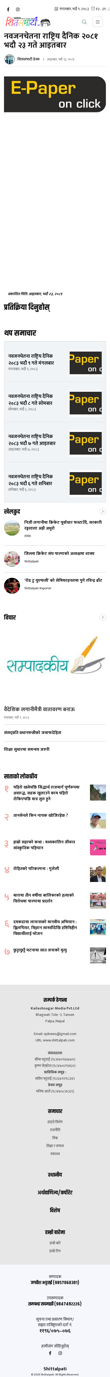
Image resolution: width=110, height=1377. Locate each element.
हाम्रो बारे (55, 1243)
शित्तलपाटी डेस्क (28, 59)
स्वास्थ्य (55, 1154)
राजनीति (55, 1130)
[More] (103, 511)
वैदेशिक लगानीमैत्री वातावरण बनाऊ (39, 709)
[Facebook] (8, 10)
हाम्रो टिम (55, 1251)
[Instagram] (18, 10)
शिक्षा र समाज (55, 1146)
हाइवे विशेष (55, 1122)
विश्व (55, 1138)
